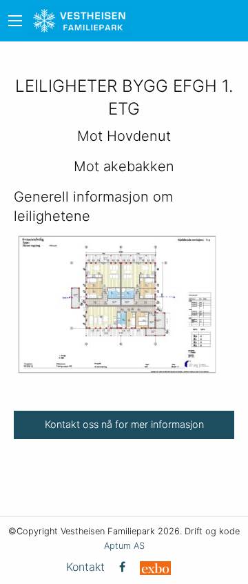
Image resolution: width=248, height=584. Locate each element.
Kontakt (85, 567)
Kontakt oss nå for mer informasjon (124, 424)
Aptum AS (124, 546)
